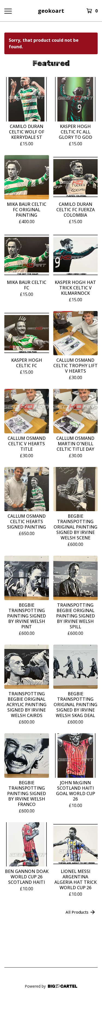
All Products (77, 912)
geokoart (51, 10)
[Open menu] (7, 11)
